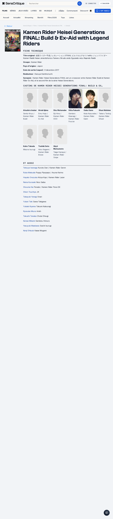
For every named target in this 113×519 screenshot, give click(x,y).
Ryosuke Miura (29, 211)
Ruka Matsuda (29, 172)
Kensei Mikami (29, 221)
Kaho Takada (29, 146)
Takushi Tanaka (29, 216)
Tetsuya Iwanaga (30, 168)
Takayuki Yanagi (30, 197)
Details (68, 25)
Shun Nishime (105, 110)
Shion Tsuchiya (29, 192)
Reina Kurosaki (29, 182)
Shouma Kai (28, 187)
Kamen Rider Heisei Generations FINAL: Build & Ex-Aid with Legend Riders (51, 25)
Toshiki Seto (43, 146)
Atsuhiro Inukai (29, 110)
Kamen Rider (36, 62)
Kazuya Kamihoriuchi (43, 74)
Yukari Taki (27, 201)
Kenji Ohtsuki (28, 230)
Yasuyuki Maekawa (31, 226)
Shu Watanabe (59, 110)
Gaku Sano (88, 110)
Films (35, 25)
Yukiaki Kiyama (29, 206)
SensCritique (27, 25)
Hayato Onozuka (30, 177)
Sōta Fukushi (74, 110)
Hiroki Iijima (43, 110)
